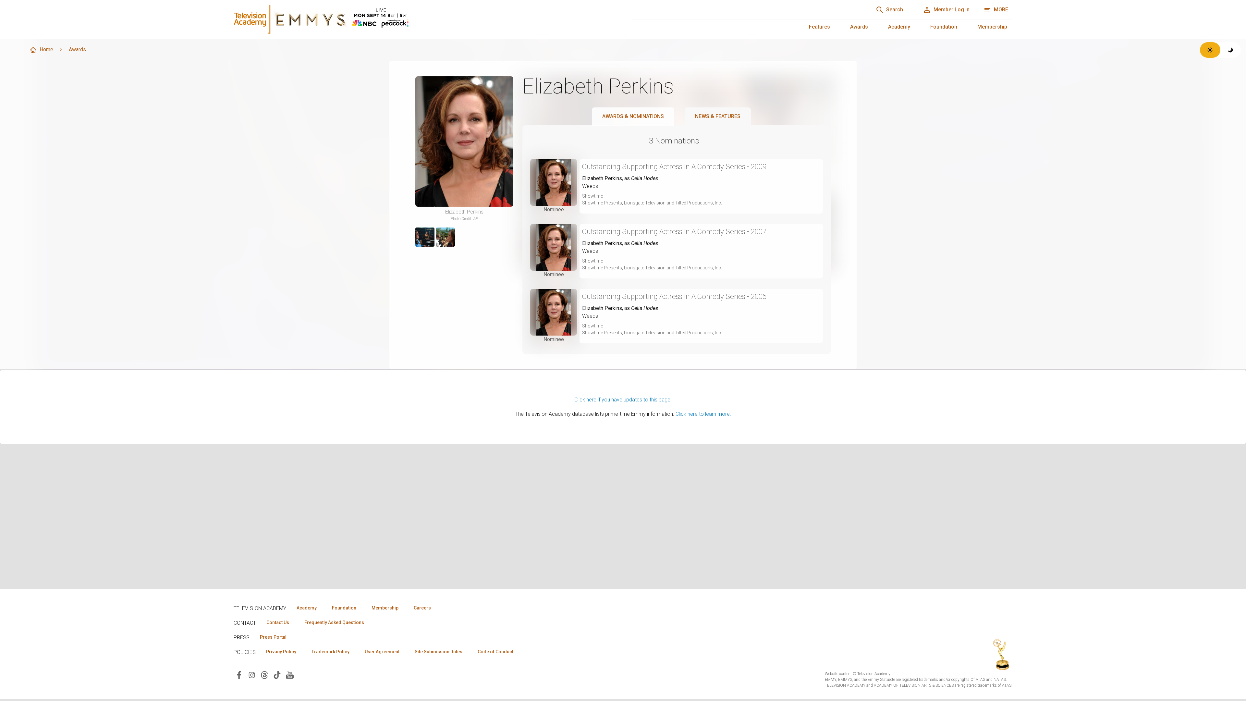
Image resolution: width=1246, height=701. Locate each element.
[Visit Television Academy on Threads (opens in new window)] (264, 674)
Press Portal (273, 637)
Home (46, 49)
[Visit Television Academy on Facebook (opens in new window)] (239, 674)
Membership (992, 27)
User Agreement (382, 651)
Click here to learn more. (703, 414)
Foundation (943, 27)
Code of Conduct (495, 651)
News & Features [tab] (717, 116)
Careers (422, 607)
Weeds (590, 186)
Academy (899, 27)
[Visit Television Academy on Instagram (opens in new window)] (251, 674)
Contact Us (277, 622)
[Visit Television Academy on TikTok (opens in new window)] (277, 674)
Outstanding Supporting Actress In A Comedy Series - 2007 (674, 232)
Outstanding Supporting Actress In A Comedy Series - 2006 (674, 296)
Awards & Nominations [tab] (633, 116)
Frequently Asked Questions (334, 622)
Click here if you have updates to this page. (623, 400)
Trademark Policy (330, 651)
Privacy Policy (281, 651)
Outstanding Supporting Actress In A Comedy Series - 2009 (674, 167)
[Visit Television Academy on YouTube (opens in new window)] (289, 674)
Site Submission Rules (438, 651)
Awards (859, 27)
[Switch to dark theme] (1230, 50)
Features (819, 27)
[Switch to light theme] (1210, 50)
